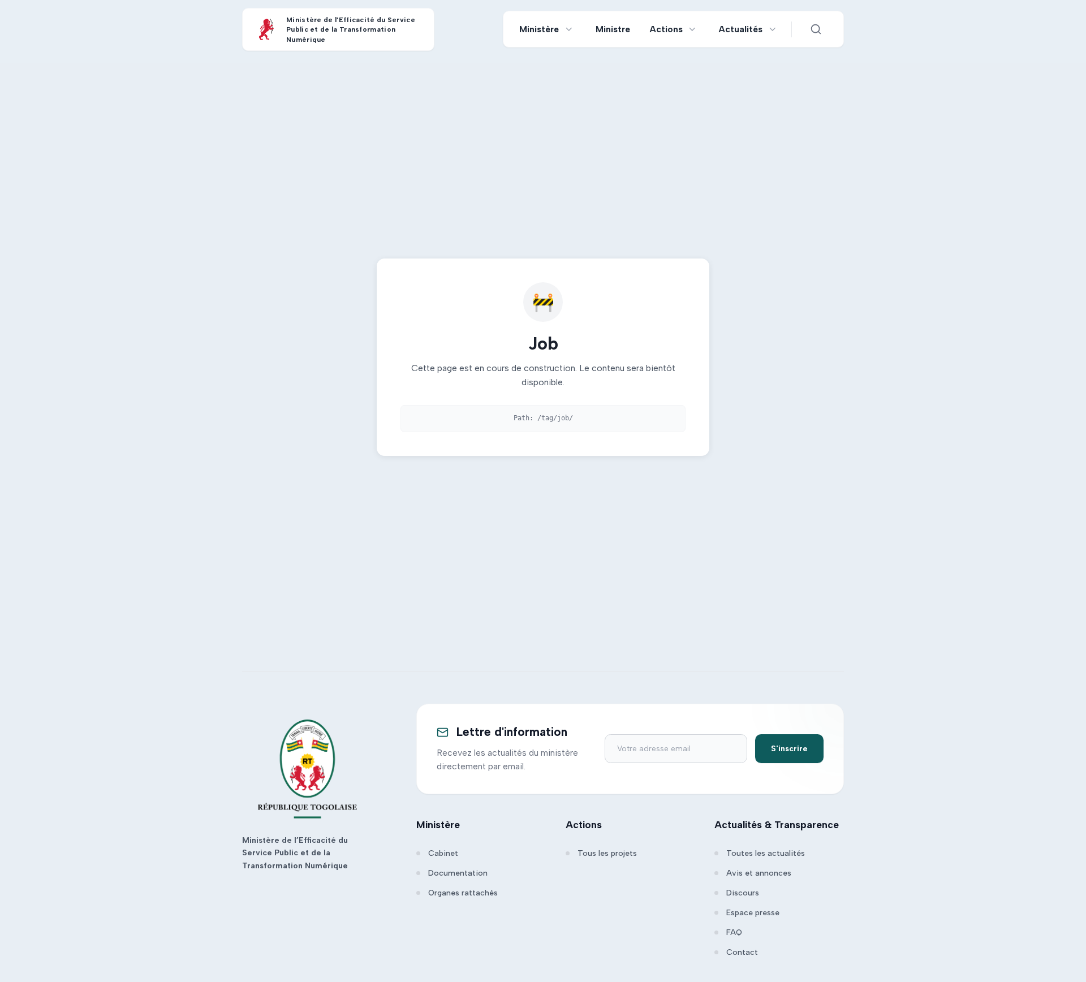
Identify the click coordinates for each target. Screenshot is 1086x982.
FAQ (734, 932)
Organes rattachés (463, 893)
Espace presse (752, 913)
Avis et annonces (758, 873)
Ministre (613, 29)
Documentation (458, 873)
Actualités (740, 29)
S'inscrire (789, 748)
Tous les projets (607, 853)
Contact (742, 952)
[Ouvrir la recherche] (816, 29)
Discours (742, 893)
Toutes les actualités (765, 853)
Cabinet (443, 853)
